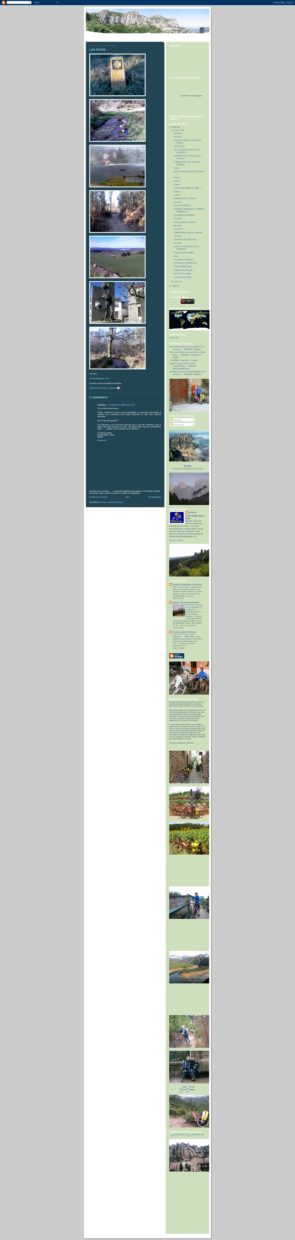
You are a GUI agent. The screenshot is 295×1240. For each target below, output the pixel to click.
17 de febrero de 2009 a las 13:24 (121, 405)
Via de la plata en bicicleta (184, 632)
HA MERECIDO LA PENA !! (185, 198)
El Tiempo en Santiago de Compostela (187, 469)
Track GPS (174, 338)
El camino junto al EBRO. (184, 252)
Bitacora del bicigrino (181, 587)
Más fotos (178, 226)
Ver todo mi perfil (176, 540)
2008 (174, 286)
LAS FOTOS (179, 146)
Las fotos (177, 137)
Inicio (127, 497)
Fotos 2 (177, 168)
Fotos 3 (177, 178)
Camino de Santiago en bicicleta (187, 584)
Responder (102, 440)
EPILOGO (178, 133)
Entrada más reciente (98, 497)
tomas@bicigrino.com (99, 378)
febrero (177, 130)
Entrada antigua (154, 497)
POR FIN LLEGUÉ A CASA (185, 240)
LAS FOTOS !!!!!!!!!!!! (181, 634)
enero (177, 281)
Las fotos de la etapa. (183, 273)
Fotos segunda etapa (182, 266)
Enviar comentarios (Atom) (112, 502)
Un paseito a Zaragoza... (184, 259)
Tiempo (187, 466)
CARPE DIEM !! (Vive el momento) (188, 233)
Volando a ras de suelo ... (184, 270)
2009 (174, 127)
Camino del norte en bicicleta (186, 602)
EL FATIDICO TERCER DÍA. (185, 263)
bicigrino (193, 512)
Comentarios (178, 425)
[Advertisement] (184, 870)
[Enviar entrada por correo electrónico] (118, 388)
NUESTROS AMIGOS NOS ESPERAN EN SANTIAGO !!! (194, 607)
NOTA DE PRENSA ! (182, 205)
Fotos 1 (177, 185)
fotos (176, 256)
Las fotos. (178, 202)
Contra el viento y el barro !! (185, 222)
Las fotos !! (178, 229)
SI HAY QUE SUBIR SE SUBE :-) (187, 188)
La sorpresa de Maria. (183, 277)
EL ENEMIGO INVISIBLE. (184, 215)
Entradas (177, 420)
